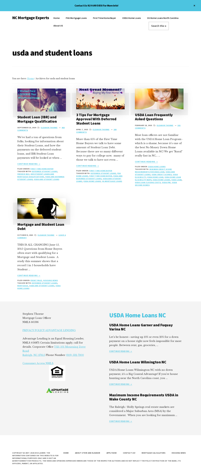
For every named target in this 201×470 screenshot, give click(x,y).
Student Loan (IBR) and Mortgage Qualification (37, 119)
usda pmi (166, 182)
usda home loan (155, 177)
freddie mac (23, 174)
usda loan (176, 180)
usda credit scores (162, 174)
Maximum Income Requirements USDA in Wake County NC (143, 397)
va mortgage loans (112, 181)
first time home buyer (100, 176)
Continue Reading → (28, 164)
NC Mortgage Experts (30, 17)
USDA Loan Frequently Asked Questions (154, 116)
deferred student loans (44, 171)
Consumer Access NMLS (38, 363)
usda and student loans (46, 179)
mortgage (22, 286)
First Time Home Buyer (41, 169)
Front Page (36, 280)
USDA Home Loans (157, 166)
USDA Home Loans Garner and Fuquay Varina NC (141, 327)
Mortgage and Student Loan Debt (40, 226)
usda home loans (92, 181)
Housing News (50, 280)
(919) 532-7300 (75, 355)
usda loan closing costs (148, 182)
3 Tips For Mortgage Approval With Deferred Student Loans (96, 119)
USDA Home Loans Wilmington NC (137, 362)
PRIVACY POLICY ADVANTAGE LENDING (49, 330)
